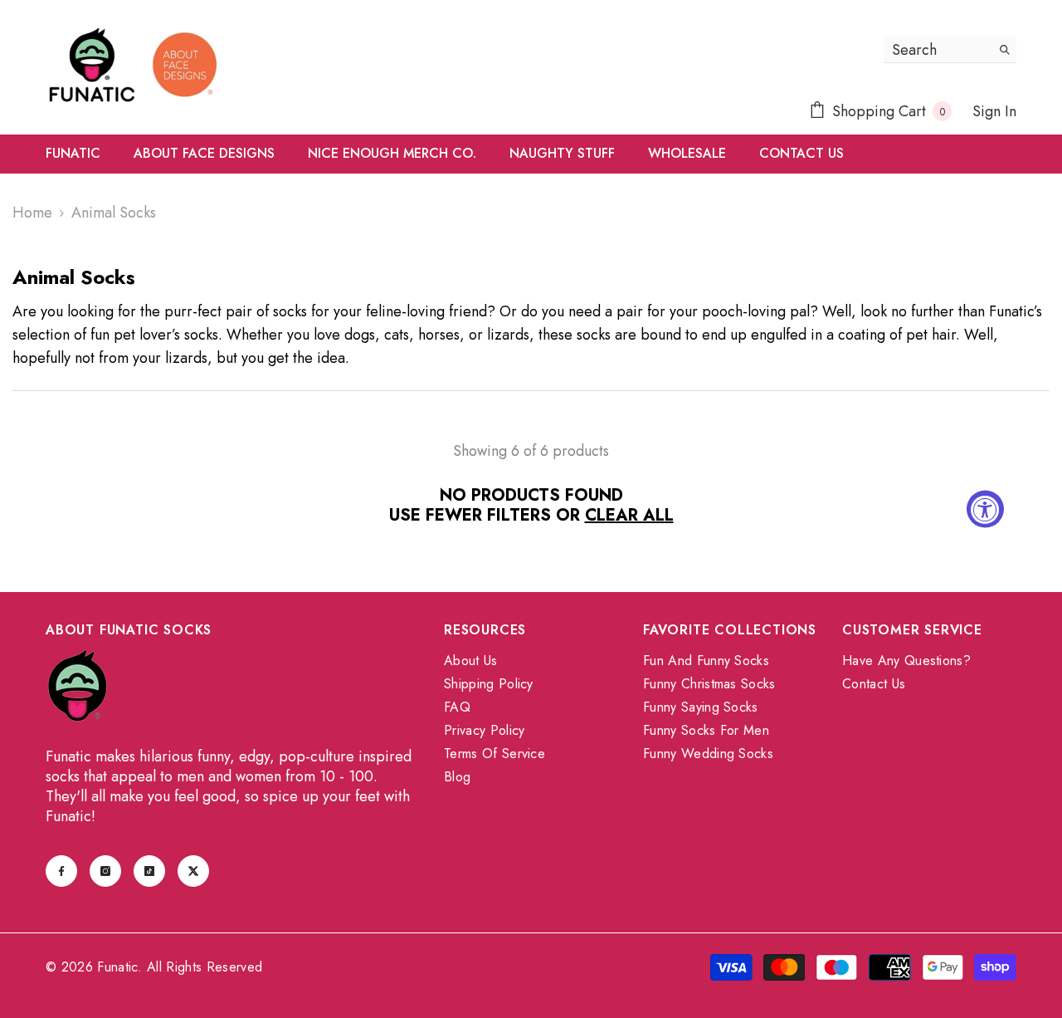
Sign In (994, 111)
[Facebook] (61, 871)
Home (32, 213)
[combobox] (937, 49)
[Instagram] (105, 871)
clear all (629, 516)
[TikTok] (149, 871)
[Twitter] (193, 871)
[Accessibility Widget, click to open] (985, 509)
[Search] (950, 50)
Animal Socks (113, 212)
